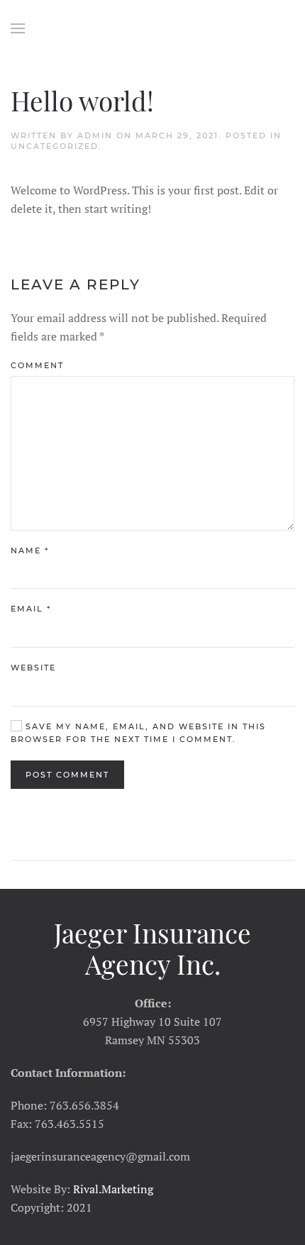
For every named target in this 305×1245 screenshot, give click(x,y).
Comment (37, 365)
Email (31, 609)
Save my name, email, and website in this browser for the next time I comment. (138, 732)
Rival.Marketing (113, 1189)
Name (30, 550)
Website (33, 668)
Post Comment (67, 775)
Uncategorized (55, 146)
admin (95, 135)
